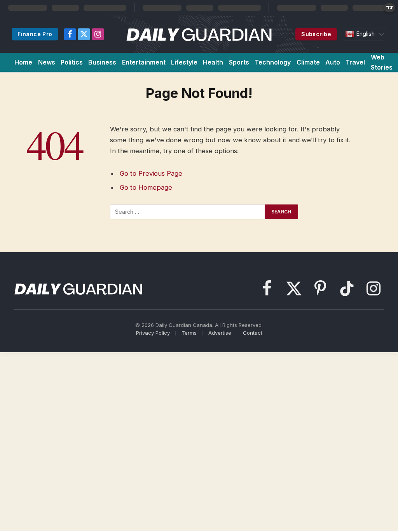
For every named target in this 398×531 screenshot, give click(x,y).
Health (213, 62)
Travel (355, 62)
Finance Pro (34, 34)
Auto (332, 62)
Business (102, 62)
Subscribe (316, 34)
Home (23, 62)
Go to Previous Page (151, 173)
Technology (273, 62)
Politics (72, 62)
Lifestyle (184, 62)
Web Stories (382, 62)
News (46, 62)
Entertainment (144, 62)
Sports (239, 62)
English (364, 33)
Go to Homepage (146, 187)
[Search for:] (187, 211)
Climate (308, 62)
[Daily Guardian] (199, 34)
